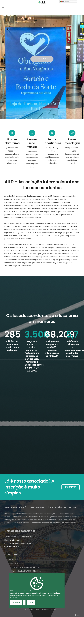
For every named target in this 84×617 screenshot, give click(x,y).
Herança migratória (12, 540)
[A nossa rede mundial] (31, 133)
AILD (33, 609)
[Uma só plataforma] (11, 133)
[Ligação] (42, 2)
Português (65, 1)
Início (77, 615)
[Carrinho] (79, 8)
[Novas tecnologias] (72, 133)
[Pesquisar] (75, 8)
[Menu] (2, 8)
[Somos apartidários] (52, 133)
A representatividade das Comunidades (20, 536)
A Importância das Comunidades (17, 543)
